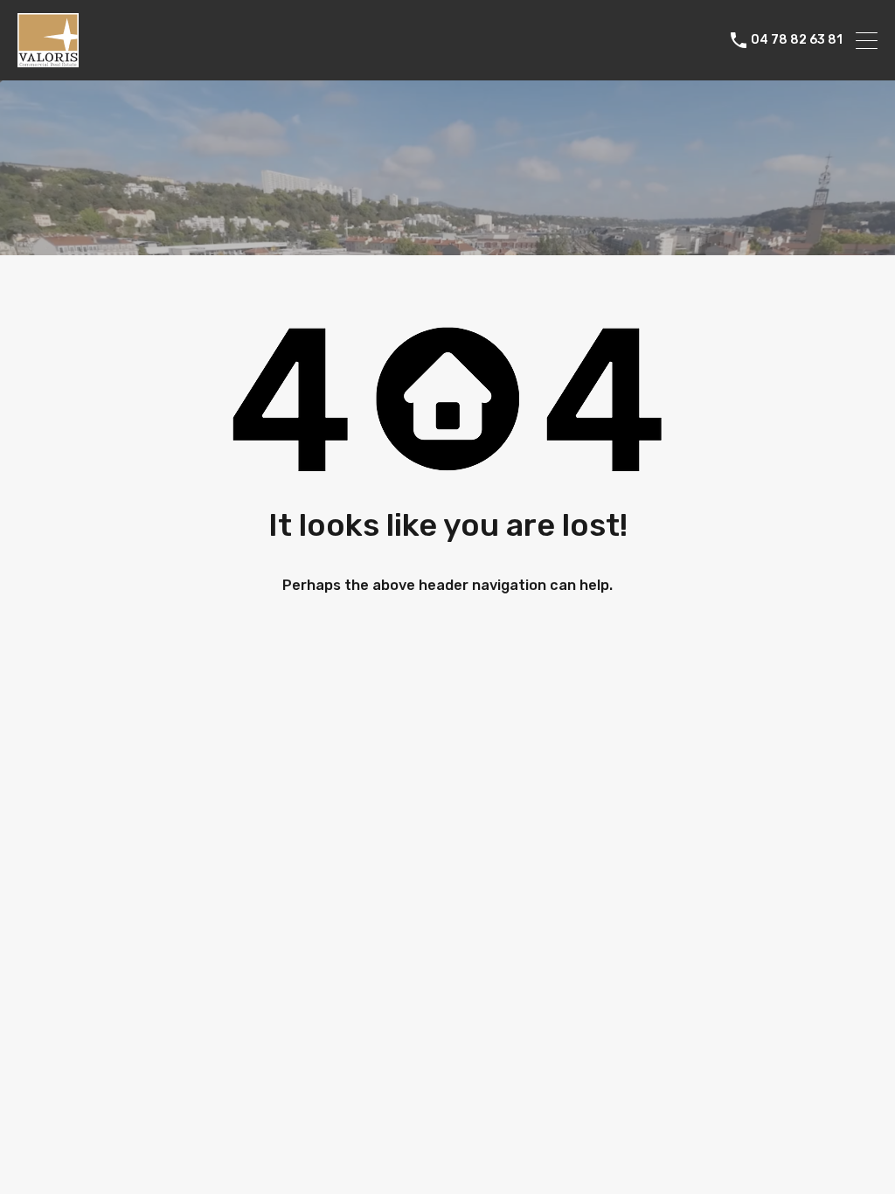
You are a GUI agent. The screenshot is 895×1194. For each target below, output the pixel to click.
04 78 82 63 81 (797, 40)
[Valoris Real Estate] (48, 59)
